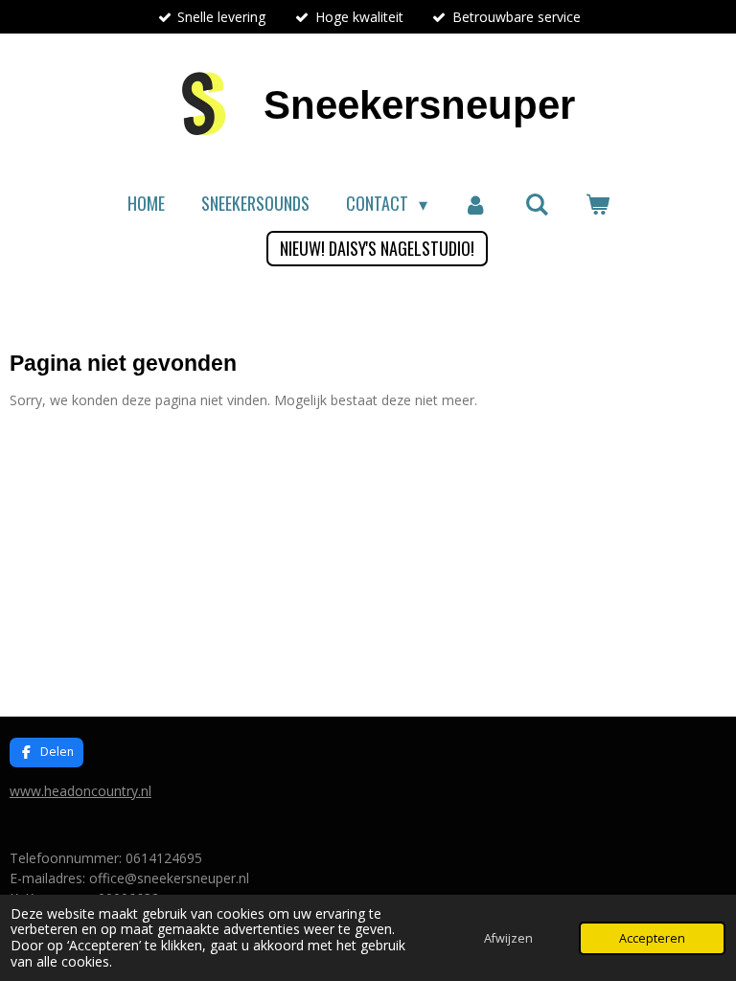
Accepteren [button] (652, 938)
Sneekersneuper (419, 104)
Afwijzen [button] (508, 938)
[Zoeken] (536, 203)
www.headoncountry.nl (80, 791)
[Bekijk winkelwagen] (596, 203)
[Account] (475, 203)
